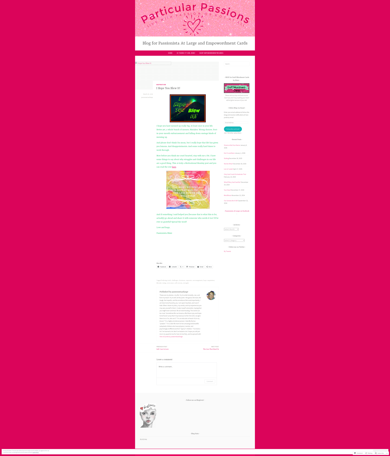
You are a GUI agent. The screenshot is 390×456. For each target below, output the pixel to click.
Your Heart (227, 190)
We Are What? (228, 164)
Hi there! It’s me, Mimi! (186, 53)
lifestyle (159, 283)
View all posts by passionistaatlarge (171, 336)
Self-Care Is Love (163, 348)
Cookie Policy (35, 452)
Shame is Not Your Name (232, 145)
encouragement (198, 280)
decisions (182, 280)
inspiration (210, 280)
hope (205, 280)
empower (189, 280)
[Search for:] (236, 64)
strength (186, 283)
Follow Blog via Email (237, 108)
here (174, 167)
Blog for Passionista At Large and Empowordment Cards (195, 43)
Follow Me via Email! (232, 129)
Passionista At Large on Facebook (237, 211)
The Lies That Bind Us (211, 348)
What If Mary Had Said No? (232, 182)
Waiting (226, 158)
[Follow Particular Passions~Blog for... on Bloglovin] (148, 427)
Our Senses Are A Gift (231, 201)
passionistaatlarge (147, 97)
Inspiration (161, 85)
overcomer (170, 283)
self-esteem (178, 283)
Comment (210, 381)
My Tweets (227, 251)
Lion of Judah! (228, 169)
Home (170, 53)
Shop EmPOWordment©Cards (211, 53)
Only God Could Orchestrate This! (235, 174)
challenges (175, 280)
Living (164, 283)
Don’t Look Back (229, 153)
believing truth (166, 280)
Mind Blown (227, 195)
